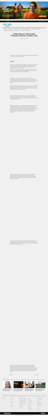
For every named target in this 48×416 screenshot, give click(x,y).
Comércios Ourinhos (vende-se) (22, 399)
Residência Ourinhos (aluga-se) (22, 398)
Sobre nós (12, 21)
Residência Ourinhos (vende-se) (22, 402)
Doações (29, 407)
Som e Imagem (39, 405)
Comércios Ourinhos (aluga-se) (22, 397)
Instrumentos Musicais (39, 397)
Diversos (29, 406)
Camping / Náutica (30, 405)
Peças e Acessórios (39, 403)
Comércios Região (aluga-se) (22, 400)
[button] (12, 374)
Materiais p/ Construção (39, 399)
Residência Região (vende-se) (22, 404)
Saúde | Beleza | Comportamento (14, 30)
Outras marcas (12, 401)
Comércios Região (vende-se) (22, 401)
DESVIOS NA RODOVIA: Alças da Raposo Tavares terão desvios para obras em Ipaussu (40, 390)
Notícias (4, 21)
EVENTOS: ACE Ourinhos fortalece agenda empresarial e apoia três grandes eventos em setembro (18, 390)
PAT (28, 397)
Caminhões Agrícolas (30, 400)
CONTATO (4, 398)
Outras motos (12, 406)
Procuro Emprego (30, 398)
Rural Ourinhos (21, 405)
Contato (16, 21)
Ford (11, 400)
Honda (11, 404)
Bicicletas (29, 404)
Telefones (38, 406)
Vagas (29, 399)
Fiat (10, 398)
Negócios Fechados (39, 401)
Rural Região (20, 406)
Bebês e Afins (29, 403)
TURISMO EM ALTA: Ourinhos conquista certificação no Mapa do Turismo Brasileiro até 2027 (29, 390)
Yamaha (11, 405)
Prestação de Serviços (39, 404)
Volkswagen (11, 399)
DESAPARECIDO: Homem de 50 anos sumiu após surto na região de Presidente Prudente (7, 390)
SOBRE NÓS (4, 397)
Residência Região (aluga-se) (22, 403)
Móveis (38, 400)
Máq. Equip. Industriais (39, 398)
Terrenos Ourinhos (21, 407)
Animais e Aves (30, 402)
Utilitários (11, 402)
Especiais (11, 403)
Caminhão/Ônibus (30, 401)
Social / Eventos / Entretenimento (25, 30)
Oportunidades (38, 402)
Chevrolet (11, 397)
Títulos (38, 407)
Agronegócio (6, 30)
